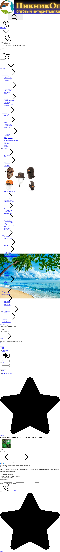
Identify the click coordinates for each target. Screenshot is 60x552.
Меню (3, 346)
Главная (3, 347)
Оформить (8, 49)
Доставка (4, 324)
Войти (14, 358)
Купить (1, 460)
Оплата (1, 324)
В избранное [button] (2, 435)
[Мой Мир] (3, 463)
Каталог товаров (2, 68)
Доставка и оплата (4, 349)
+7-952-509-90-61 (3, 28)
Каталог (1, 346)
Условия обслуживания (5, 350)
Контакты (3, 351)
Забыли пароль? (5, 362)
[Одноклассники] (1, 463)
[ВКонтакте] (0, 463)
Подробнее (2, 338)
